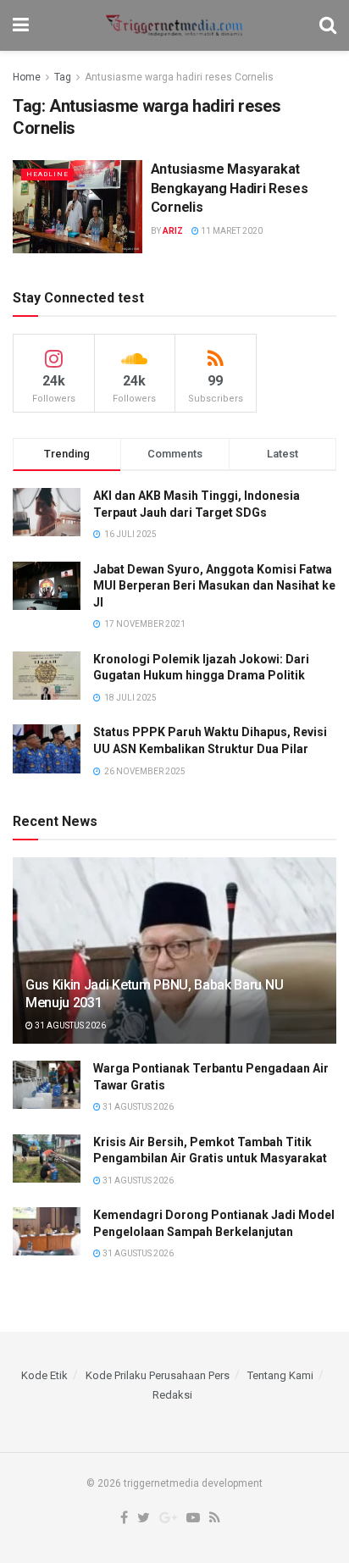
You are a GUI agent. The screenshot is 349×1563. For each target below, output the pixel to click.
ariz (173, 231)
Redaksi (172, 1394)
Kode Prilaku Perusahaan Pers (158, 1375)
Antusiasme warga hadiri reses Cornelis (179, 77)
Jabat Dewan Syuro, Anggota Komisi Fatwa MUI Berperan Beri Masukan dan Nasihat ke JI (214, 586)
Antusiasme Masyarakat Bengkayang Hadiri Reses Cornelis (229, 188)
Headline (47, 174)
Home (27, 77)
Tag (62, 77)
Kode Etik (44, 1375)
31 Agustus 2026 (69, 1025)
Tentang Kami (280, 1375)
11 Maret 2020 (231, 231)
